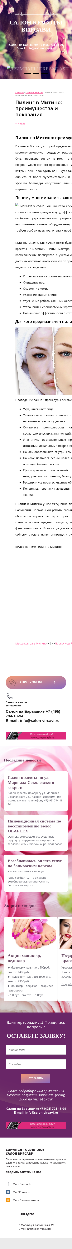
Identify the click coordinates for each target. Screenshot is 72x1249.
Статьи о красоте (34, 92)
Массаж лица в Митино (30, 643)
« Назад (20, 123)
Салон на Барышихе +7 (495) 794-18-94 (36, 44)
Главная (19, 92)
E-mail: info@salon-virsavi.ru (36, 48)
